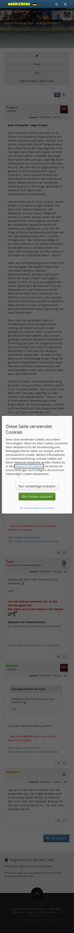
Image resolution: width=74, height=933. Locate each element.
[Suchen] (56, 4)
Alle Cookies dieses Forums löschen (37, 507)
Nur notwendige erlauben (37, 486)
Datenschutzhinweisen (29, 466)
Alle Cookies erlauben (37, 496)
